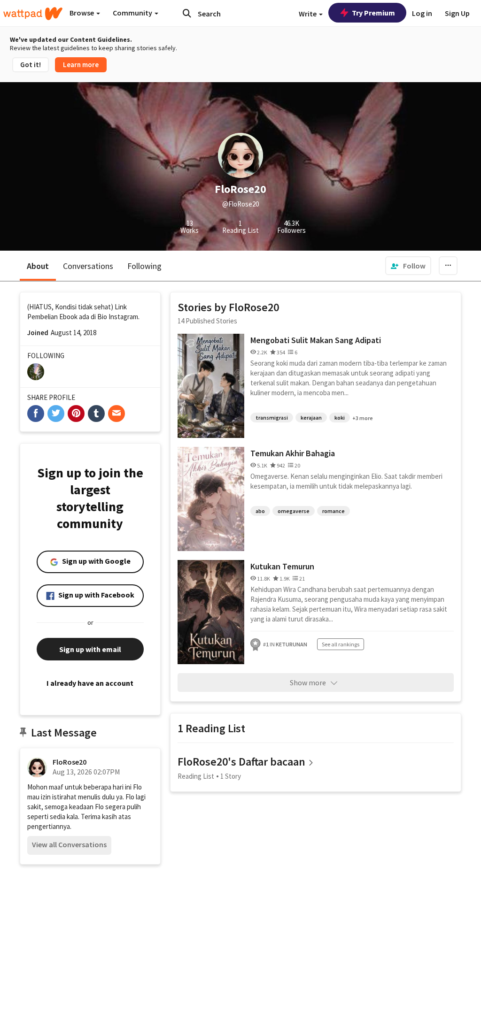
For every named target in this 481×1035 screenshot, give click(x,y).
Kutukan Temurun (282, 566)
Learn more (81, 64)
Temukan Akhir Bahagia (292, 453)
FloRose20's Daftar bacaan (241, 761)
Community (133, 12)
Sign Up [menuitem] (457, 13)
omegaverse (294, 510)
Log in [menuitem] (422, 13)
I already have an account (90, 683)
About (38, 266)
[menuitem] (408, 265)
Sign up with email (90, 649)
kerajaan (311, 417)
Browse (82, 12)
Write (308, 13)
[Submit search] (187, 13)
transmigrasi (272, 417)
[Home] (32, 13)
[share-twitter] (55, 413)
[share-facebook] (35, 413)
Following (144, 266)
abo (260, 510)
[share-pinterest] (76, 413)
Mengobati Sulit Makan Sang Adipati (315, 340)
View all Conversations (69, 844)
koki (339, 417)
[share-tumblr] (96, 413)
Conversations (88, 266)
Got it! (30, 64)
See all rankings (340, 644)
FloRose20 (69, 762)
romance (333, 510)
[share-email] (116, 413)
